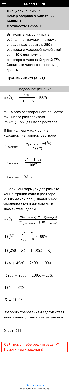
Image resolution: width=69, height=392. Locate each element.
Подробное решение (34, 89)
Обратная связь (34, 385)
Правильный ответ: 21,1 (26, 78)
